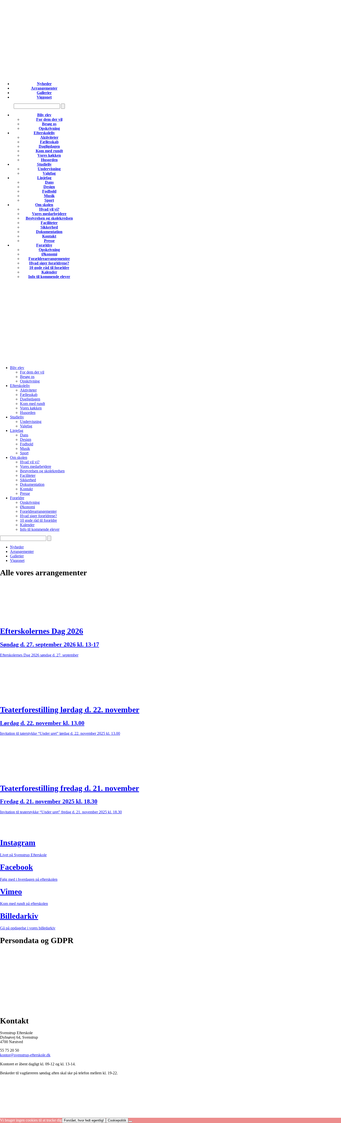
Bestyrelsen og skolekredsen (49, 218)
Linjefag (44, 178)
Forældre (44, 245)
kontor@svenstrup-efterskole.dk (25, 1055)
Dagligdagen (49, 146)
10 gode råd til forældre (49, 267)
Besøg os (49, 124)
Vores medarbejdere (49, 214)
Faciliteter (49, 223)
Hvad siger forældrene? (49, 263)
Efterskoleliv (44, 133)
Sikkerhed (49, 227)
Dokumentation (49, 232)
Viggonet (44, 97)
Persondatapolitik (13, 952)
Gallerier (44, 93)
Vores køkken (49, 155)
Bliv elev (44, 115)
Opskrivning (49, 128)
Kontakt (49, 236)
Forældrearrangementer (49, 258)
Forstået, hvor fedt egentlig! (84, 1120)
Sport (49, 200)
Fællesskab (49, 142)
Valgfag (49, 173)
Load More (170, 826)
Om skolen (44, 205)
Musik (49, 196)
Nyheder (44, 84)
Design (49, 187)
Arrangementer (44, 88)
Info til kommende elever (49, 276)
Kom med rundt (49, 151)
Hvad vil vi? (49, 209)
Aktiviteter (49, 137)
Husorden (49, 160)
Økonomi (49, 254)
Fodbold (49, 191)
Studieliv (44, 164)
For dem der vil (49, 119)
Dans (49, 182)
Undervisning (49, 169)
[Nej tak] (130, 1121)
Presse (49, 241)
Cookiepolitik (10, 961)
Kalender (49, 272)
